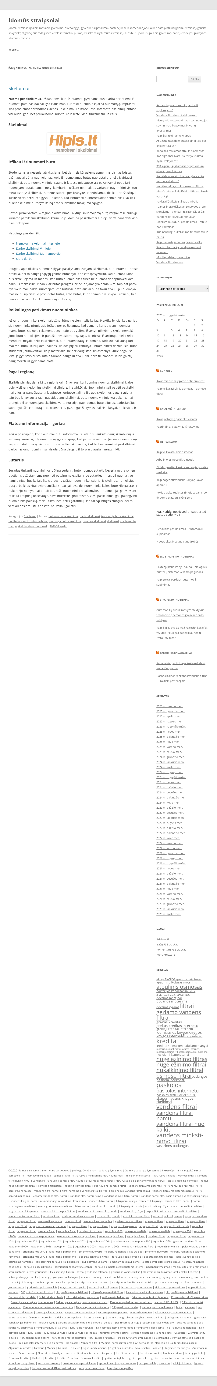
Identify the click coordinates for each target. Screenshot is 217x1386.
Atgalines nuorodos (19, 1348)
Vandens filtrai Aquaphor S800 (175, 217)
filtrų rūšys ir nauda (164, 1175)
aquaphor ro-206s (99, 1241)
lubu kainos (35, 1332)
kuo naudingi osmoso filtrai (110, 1185)
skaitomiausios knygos (174, 1098)
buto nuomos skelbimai (63, 516)
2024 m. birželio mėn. (169, 787)
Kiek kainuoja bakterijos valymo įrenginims (48, 1307)
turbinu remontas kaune (114, 1332)
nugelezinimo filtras (181, 1059)
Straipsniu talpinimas (174, 599)
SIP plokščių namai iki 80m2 (72, 1292)
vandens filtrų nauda (45, 1180)
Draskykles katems (63, 1353)
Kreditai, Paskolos (67, 1358)
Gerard (62, 1348)
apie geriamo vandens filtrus (148, 1180)
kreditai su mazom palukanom (177, 1046)
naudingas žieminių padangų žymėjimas (152, 1277)
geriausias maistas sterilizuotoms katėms (119, 1267)
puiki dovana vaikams (94, 1262)
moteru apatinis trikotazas (170, 1051)
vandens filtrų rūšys (151, 1201)
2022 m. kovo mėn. (168, 838)
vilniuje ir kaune (182, 1363)
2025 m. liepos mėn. (168, 731)
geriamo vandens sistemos (78, 1216)
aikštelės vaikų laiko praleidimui (161, 1262)
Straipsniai (107, 1353)
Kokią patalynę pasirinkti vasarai (176, 419)
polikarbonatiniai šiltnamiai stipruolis (30, 1317)
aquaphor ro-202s (27, 1241)
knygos (195, 1032)
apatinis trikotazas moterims (176, 982)
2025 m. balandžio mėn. (171, 737)
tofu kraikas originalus (102, 1338)
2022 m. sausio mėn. (169, 848)
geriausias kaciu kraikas (38, 1267)
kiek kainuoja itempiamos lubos (114, 1327)
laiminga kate (164, 1332)
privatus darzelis (186, 1322)
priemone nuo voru (34, 1251)
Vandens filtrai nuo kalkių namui (176, 115)
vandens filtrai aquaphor (97, 1221)
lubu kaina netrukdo (81, 1327)
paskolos (168, 1085)
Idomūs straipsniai (34, 20)
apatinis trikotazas (188, 979)
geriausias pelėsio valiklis (126, 1256)
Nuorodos (44, 1353)
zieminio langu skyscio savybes (126, 1317)
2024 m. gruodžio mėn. (170, 757)
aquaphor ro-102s (159, 1231)
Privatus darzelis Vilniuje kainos (150, 1297)
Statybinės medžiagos (177, 1348)
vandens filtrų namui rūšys (85, 1196)
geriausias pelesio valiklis (42, 1287)
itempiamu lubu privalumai (51, 1327)
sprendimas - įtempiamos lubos (117, 1363)
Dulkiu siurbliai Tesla (51, 1297)
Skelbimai (18, 88)
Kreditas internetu (126, 1353)
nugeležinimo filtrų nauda (23, 1211)
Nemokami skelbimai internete (38, 243)
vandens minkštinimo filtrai (186, 1206)
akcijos (169, 979)
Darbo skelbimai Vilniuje (33, 248)
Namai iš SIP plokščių (166, 1302)
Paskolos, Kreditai (18, 1358)
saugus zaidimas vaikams (80, 1312)
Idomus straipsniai (28, 1170)
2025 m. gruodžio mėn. (170, 711)
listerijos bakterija (94, 1317)
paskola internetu (170, 1079)
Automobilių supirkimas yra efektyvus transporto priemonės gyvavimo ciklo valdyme (180, 615)
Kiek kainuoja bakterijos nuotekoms (131, 1302)
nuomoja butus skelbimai (65, 521)
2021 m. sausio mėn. (169, 899)
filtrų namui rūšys (126, 1201)
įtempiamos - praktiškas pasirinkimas (54, 1368)
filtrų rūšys (168, 1170)
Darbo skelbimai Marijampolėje (38, 254)
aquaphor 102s (63, 1246)
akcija (160, 979)
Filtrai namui (169, 441)
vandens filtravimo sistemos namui (173, 1191)
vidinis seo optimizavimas (170, 1287)
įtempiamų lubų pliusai (21, 1363)
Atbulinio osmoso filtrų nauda (175, 459)
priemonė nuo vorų (90, 1251)
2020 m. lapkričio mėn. (170, 909)
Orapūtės (179, 1332)
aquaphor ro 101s (41, 1246)
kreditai (167, 1041)
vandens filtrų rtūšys (196, 1196)
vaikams (190, 1307)
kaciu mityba (56, 1343)
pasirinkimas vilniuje (127, 1322)
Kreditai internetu (87, 1353)
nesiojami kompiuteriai (172, 1055)
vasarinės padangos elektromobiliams (103, 1277)
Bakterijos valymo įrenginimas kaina (32, 1302)
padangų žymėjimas (84, 1170)
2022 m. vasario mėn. (169, 843)
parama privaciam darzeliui (74, 1322)
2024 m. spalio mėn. (168, 767)
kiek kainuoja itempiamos (181, 1327)
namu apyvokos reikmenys (157, 1307)
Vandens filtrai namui (169, 262)
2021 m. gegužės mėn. (170, 878)
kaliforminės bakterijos (115, 1297)
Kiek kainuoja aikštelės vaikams (144, 1292)
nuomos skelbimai (94, 521)
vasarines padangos (172, 1145)
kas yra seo (135, 1251)
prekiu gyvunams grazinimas (134, 1338)
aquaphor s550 (162, 1241)
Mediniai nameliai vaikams (116, 1343)
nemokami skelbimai (196, 1051)
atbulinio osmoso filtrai (99, 1180)
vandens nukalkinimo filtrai (24, 1216)
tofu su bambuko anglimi (35, 1338)
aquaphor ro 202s (85, 1246)
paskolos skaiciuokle (170, 1095)
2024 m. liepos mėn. (168, 782)
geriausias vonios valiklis (125, 1272)
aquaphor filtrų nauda (124, 1226)
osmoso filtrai (174, 1075)
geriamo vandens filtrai (178, 1014)
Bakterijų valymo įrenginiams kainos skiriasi (81, 1302)
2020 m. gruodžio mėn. (170, 904)
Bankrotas (72, 1343)
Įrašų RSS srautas (167, 944)
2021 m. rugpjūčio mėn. (171, 863)
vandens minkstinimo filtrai (179, 1138)
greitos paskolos (139, 1358)
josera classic (16, 1287)
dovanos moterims (171, 1001)
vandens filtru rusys (90, 1231)
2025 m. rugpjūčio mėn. (171, 726)
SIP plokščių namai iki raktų (37, 1292)
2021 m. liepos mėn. (168, 868)
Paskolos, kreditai (91, 1358)
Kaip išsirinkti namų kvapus (173, 135)
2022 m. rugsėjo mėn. (169, 823)
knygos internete (170, 1036)
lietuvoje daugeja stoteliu (23, 1277)
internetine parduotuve (55, 1170)
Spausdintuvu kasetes (148, 1348)
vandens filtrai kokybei (95, 1191)
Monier (51, 1348)
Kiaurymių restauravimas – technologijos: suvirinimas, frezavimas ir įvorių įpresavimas (182, 125)
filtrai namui (82, 1206)
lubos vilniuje (75, 1332)
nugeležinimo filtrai (181, 1064)
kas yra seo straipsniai (73, 1287)
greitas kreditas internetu (177, 1025)
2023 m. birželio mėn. (169, 807)
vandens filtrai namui (174, 1115)
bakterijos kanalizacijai (172, 991)
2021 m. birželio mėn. (169, 873)
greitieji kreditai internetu (174, 1029)
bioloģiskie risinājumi (179, 1317)
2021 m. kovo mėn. (168, 889)
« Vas (159, 356)
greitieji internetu (161, 1358)
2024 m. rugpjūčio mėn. (171, 777)
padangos (199, 1076)
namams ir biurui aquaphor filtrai (76, 1236)
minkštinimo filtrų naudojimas (105, 1175)
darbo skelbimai (90, 516)
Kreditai (49, 1358)
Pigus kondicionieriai (95, 1348)
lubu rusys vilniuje (54, 1332)
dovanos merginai (169, 998)
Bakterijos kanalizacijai (176, 652)
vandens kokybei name (24, 1201)
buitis (179, 1307)
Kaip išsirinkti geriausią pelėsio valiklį (179, 242)
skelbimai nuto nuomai (32, 526)
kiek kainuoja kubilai (62, 1272)
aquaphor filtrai (26, 1221)
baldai (192, 991)
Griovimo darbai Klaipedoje (151, 1343)
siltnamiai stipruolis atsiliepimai (173, 1312)
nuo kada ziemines (141, 1312)
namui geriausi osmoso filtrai (55, 1206)
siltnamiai (91, 1332)
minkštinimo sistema (137, 1175)
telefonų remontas (115, 1251)
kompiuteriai (193, 1036)
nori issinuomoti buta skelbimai (28, 521)
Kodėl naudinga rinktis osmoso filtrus (179, 186)
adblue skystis (47, 1322)
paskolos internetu (177, 1090)
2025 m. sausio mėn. (169, 752)
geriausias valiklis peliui (60, 1282)
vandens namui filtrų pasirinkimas (161, 1196)
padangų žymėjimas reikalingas (59, 1277)
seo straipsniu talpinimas (167, 1216)
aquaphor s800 (113, 1231)
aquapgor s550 (182, 1231)
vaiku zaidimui (155, 1317)
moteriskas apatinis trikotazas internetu (178, 1048)
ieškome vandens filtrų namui (50, 1196)
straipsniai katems (142, 1332)
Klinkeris (166, 370)
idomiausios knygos (172, 1032)
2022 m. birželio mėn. (169, 828)
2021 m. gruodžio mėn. (170, 853)
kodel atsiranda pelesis (68, 1317)
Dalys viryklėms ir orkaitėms (92, 1307)
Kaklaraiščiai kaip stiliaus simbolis (177, 201)
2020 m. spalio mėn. (168, 914)
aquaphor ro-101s (135, 1231)
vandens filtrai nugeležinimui (58, 1211)
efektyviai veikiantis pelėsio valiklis (132, 1282)
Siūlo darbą (24, 259)
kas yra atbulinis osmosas (182, 1180)
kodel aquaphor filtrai (111, 1236)
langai (203, 1046)
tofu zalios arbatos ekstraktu (69, 1338)
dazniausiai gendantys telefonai (73, 1267)
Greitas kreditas (172, 1353)
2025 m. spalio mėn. (168, 716)
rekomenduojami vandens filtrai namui (63, 1201)
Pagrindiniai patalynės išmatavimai (178, 426)
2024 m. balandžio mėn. (171, 797)
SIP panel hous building (125, 1307)
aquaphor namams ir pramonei (47, 1226)
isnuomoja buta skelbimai (117, 516)
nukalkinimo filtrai (179, 1070)
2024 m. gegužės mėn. (170, 792)
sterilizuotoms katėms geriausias (27, 1272)
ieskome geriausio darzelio (158, 1322)
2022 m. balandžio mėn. (171, 833)
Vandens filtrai (89, 1343)
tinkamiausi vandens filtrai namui (130, 1191)
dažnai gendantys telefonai (92, 1272)
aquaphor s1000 (18, 1246)
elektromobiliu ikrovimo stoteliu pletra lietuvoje (170, 1272)
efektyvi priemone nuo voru (93, 1282)
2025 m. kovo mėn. (168, 742)
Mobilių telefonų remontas (173, 257)
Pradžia (13, 50)
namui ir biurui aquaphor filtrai (36, 1236)
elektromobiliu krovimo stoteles (172, 1338)
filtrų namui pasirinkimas (179, 1185)
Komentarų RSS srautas (171, 949)
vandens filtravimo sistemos (145, 1185)
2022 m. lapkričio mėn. (170, 818)
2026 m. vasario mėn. (169, 706)
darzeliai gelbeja (103, 1322)
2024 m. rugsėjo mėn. (169, 772)
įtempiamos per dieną (91, 1368)
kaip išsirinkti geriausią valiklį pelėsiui (57, 1262)
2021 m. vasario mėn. (169, 894)
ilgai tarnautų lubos (115, 1358)
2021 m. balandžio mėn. (171, 883)
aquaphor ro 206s (109, 1246)
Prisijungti (162, 939)
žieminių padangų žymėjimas (142, 1170)
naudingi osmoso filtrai (77, 1185)
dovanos (182, 994)
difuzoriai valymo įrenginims (82, 1297)
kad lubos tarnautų (49, 1363)
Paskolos (37, 1358)
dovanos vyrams (167, 1007)
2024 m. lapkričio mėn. (170, 762)
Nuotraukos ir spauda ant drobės (177, 541)
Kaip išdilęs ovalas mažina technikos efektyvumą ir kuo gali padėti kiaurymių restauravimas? (182, 633)
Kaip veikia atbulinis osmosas (174, 452)
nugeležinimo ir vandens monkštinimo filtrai (171, 1211)
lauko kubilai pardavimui (62, 1251)
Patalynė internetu (173, 408)
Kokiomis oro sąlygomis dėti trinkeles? (180, 381)
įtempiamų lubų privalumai (154, 1363)
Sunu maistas (27, 1353)
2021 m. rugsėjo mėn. (169, 858)
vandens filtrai (176, 1106)
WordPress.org (165, 954)
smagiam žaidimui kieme (125, 1262)
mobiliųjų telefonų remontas (189, 1267)
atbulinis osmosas (179, 986)
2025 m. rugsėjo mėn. (169, 721)
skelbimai (113, 521)
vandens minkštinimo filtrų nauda (97, 1211)
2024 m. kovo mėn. (168, 802)
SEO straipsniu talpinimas (177, 556)
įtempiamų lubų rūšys (120, 1368)
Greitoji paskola (194, 1353)
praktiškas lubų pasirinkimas (79, 1363)
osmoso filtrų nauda (39, 1175)
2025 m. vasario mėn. (169, 747)
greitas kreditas (169, 1022)
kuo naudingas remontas (193, 1277)
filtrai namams (70, 1191)
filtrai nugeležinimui (189, 1170)
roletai (190, 1094)
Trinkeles (74, 1348)
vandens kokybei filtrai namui (121, 1196)
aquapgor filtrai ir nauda (174, 1226)
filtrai (186, 1006)
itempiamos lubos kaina (150, 1327)
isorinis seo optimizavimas (136, 1287)
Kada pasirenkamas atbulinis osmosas (180, 151)
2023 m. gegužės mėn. (170, 813)
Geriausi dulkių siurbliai (22, 1297)
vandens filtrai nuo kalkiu (180, 1126)
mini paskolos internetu (32, 1343)
